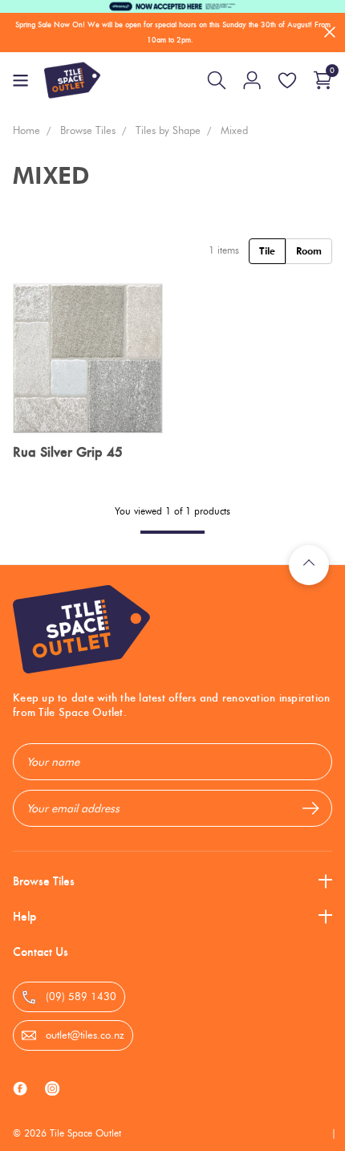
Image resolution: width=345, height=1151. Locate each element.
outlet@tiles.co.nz (83, 1034)
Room (309, 251)
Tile (267, 251)
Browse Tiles (44, 881)
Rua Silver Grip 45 (68, 452)
